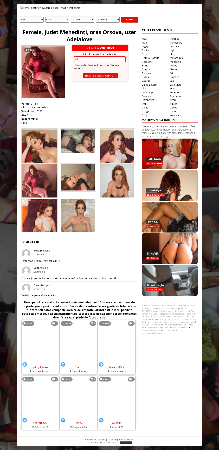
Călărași (146, 80)
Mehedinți (175, 61)
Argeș (145, 46)
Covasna (146, 96)
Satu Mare (175, 84)
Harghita (174, 38)
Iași (172, 50)
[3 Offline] (40, 362)
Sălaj (172, 80)
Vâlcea (173, 107)
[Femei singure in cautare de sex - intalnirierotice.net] (50, 7)
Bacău (145, 50)
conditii (187, 327)
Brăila (145, 65)
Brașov (146, 69)
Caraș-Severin (149, 84)
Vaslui (173, 111)
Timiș (173, 99)
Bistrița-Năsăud (150, 57)
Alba (144, 38)
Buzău (145, 77)
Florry (78, 423)
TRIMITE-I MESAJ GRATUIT (100, 75)
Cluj (144, 88)
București (147, 73)
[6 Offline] (40, 418)
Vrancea (174, 115)
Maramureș (176, 57)
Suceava (174, 92)
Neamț (174, 69)
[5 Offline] (78, 418)
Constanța (147, 92)
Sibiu (172, 88)
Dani (78, 367)
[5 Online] (116, 362)
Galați (145, 107)
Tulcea (173, 103)
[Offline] (43, 46)
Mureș (173, 65)
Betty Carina (40, 367)
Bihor (145, 54)
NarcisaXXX (116, 367)
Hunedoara (176, 42)
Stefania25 (40, 423)
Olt (171, 73)
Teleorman (176, 96)
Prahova (174, 77)
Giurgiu (146, 111)
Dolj (144, 103)
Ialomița (174, 46)
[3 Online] (78, 362)
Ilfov (172, 54)
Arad (144, 42)
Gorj (144, 115)
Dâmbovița (148, 99)
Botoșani (147, 61)
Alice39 (116, 423)
